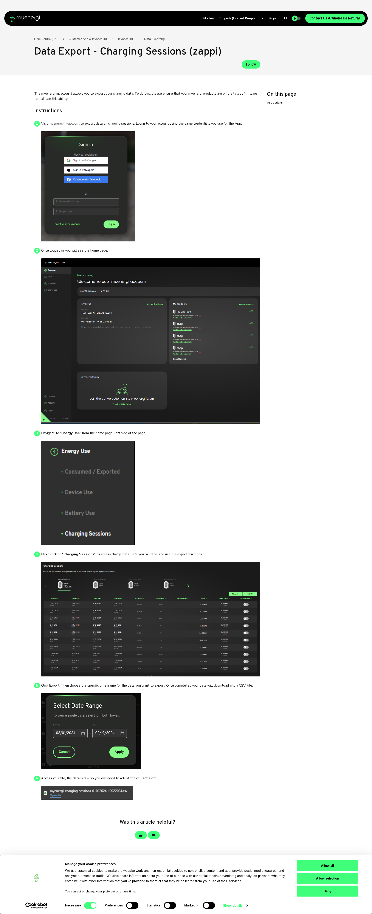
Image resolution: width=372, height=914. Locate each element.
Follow (251, 65)
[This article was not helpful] (154, 835)
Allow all (327, 865)
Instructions (275, 103)
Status (208, 18)
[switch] (132, 905)
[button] (241, 18)
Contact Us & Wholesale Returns (335, 18)
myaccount (125, 39)
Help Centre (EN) (45, 39)
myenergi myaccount (64, 123)
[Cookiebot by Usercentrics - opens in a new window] (36, 905)
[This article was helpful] (141, 835)
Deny (327, 891)
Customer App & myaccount (88, 39)
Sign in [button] (273, 18)
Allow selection (327, 878)
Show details (233, 905)
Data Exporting (154, 39)
